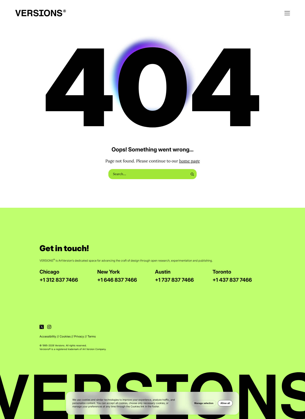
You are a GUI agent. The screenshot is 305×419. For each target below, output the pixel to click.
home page (189, 160)
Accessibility (48, 336)
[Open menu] (287, 13)
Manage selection (203, 403)
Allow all (225, 403)
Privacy (79, 336)
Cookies (65, 336)
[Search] (192, 174)
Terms (92, 336)
